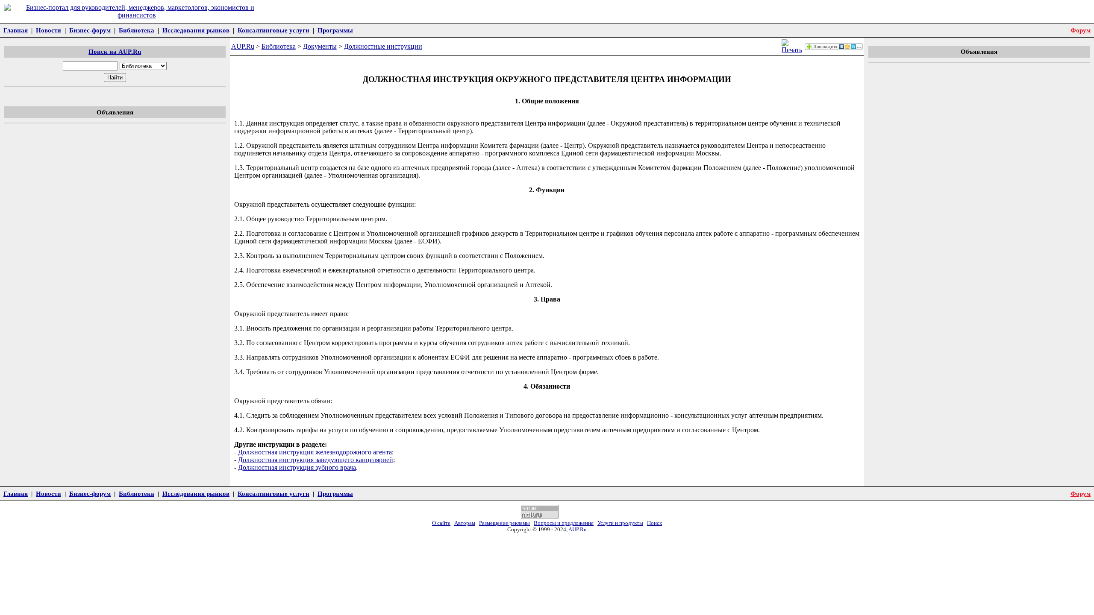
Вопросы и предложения (564, 523)
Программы (335, 30)
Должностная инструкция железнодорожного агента (315, 452)
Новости (48, 30)
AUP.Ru (242, 46)
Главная (15, 30)
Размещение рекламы (504, 523)
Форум (1080, 30)
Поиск (654, 523)
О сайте (441, 523)
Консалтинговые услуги (273, 30)
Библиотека (136, 30)
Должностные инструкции (383, 46)
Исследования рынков (195, 30)
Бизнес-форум (90, 30)
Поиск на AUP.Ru (114, 51)
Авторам (464, 523)
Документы (320, 46)
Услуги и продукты (620, 523)
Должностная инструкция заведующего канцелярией (315, 459)
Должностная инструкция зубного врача (297, 467)
